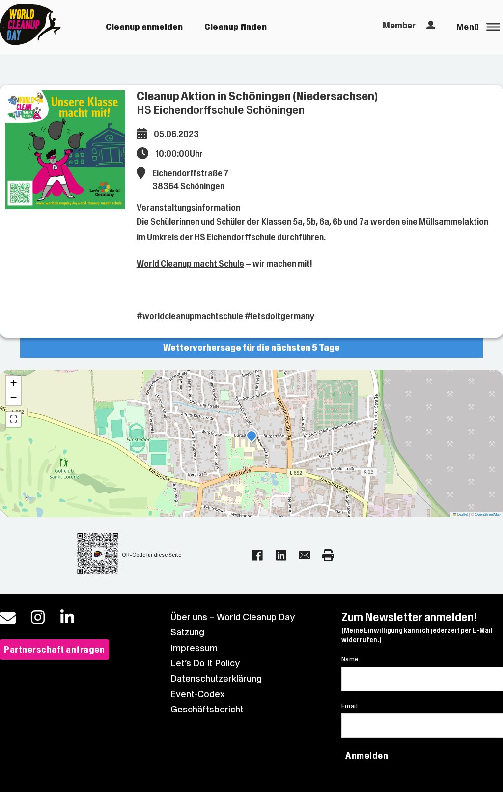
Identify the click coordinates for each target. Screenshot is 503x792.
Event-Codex (197, 694)
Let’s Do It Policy (205, 663)
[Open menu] (493, 27)
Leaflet (462, 514)
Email (349, 706)
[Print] (328, 555)
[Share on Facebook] (257, 555)
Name (350, 659)
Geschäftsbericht (207, 709)
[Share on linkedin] (281, 555)
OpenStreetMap (488, 514)
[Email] (304, 555)
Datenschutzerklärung (216, 678)
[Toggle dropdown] (431, 25)
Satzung (187, 632)
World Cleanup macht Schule (190, 263)
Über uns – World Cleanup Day (232, 617)
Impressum (194, 648)
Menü (467, 26)
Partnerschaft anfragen (54, 649)
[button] (251, 437)
